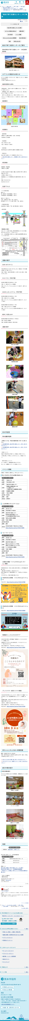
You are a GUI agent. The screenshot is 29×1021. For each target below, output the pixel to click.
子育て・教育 (15, 6)
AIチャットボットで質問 (9, 923)
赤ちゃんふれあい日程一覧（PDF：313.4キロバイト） (14, 759)
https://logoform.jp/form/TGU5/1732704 (15, 557)
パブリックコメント (8, 937)
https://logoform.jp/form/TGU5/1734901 (15, 527)
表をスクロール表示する (7, 477)
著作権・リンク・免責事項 (9, 956)
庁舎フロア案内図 (7, 989)
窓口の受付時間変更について (7, 1004)
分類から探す (8, 6)
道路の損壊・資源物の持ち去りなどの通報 (13, 934)
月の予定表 (10, 34)
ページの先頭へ (25, 903)
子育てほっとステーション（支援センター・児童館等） (13, 8)
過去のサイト (6, 959)
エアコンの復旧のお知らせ (10, 31)
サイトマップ (6, 962)
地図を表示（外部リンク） (14, 849)
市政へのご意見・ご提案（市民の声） (12, 932)
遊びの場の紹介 (22, 38)
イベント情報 (18, 34)
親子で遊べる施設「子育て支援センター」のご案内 (12, 867)
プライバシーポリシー (8, 953)
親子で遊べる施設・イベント (8, 7)
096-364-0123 (8, 880)
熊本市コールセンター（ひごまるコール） (13, 916)
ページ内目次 (13, 24)
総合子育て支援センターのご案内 (14, 27)
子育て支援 (23, 6)
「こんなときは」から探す (11, 905)
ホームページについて (8, 950)
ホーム (3, 6)
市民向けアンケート (7, 940)
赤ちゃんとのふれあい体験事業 (9, 38)
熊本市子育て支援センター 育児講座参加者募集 (11, 869)
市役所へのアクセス (8, 987)
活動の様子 (21, 31)
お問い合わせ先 (17, 41)
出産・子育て (20, 905)
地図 (10, 41)
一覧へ (26, 928)
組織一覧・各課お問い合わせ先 (11, 1007)
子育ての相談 (5, 906)
